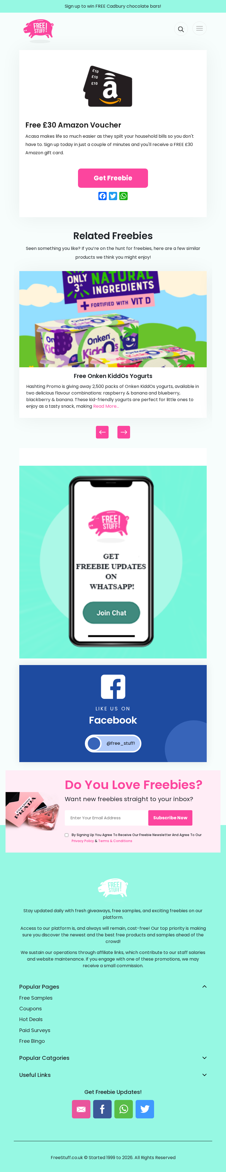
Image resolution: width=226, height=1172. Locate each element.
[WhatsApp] (113, 657)
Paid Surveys (34, 1030)
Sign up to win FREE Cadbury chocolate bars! (113, 6)
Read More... (106, 406)
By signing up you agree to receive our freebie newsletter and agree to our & (136, 837)
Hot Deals (31, 1019)
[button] (123, 432)
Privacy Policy (83, 841)
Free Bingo (32, 1041)
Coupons (30, 1008)
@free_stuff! (121, 743)
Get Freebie (113, 178)
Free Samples (36, 998)
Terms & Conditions (115, 841)
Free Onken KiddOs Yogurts (113, 376)
